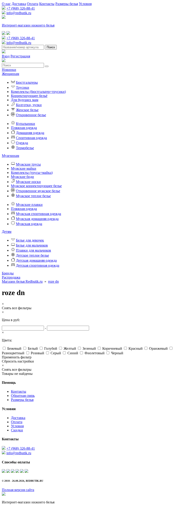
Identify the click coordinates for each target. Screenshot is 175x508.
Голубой (50, 348)
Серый (56, 353)
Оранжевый (158, 348)
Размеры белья (66, 4)
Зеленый (89, 348)
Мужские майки (23, 168)
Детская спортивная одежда (37, 265)
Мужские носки (28, 182)
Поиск (51, 47)
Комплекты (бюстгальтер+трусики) (38, 92)
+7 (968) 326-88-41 (20, 8)
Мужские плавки (29, 205)
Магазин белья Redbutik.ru (22, 281)
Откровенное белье (31, 115)
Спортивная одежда (31, 138)
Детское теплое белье (32, 255)
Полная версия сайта (18, 490)
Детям (6, 232)
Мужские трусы (28, 164)
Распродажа (11, 277)
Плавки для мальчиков (33, 250)
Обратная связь (23, 396)
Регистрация (20, 56)
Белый (33, 348)
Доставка (19, 4)
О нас (6, 4)
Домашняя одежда (30, 133)
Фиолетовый (95, 353)
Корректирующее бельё (29, 96)
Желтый (70, 348)
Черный (117, 353)
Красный (136, 348)
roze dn (53, 281)
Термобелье (25, 148)
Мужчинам (10, 156)
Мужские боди (22, 177)
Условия (85, 4)
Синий (72, 353)
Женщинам (10, 74)
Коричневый (112, 348)
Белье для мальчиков (32, 245)
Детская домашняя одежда (36, 260)
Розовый (37, 353)
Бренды (8, 273)
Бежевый (14, 348)
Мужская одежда (29, 224)
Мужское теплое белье (33, 196)
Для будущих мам (24, 100)
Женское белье (27, 110)
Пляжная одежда (24, 128)
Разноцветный (13, 353)
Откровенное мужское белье (38, 191)
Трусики (22, 87)
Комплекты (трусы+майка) (32, 173)
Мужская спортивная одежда (38, 214)
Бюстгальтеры (27, 82)
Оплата (32, 4)
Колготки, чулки (29, 105)
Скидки (17, 430)
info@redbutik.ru (18, 13)
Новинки (9, 70)
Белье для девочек (30, 240)
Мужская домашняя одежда (37, 219)
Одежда (22, 143)
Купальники (25, 124)
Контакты (46, 4)
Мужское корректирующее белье (36, 186)
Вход (6, 56)
